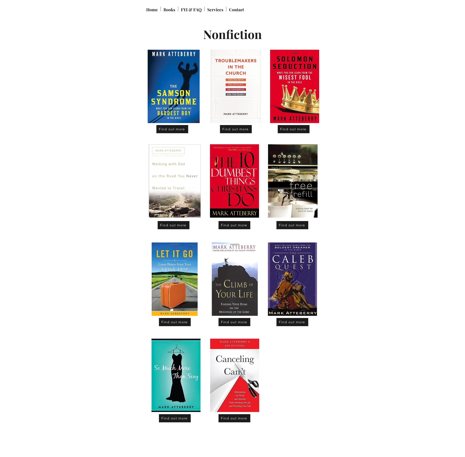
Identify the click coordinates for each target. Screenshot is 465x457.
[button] (169, 9)
